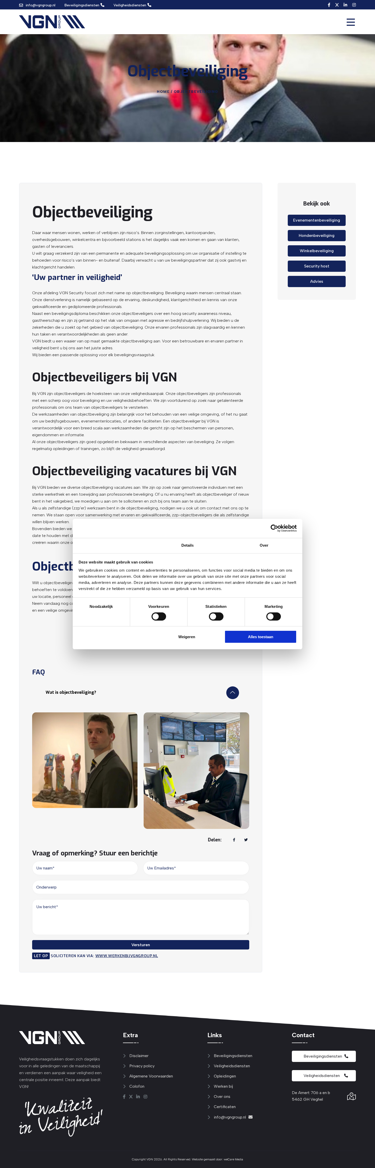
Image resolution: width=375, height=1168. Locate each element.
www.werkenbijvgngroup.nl (126, 955)
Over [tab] (264, 545)
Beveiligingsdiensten (82, 5)
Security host (316, 266)
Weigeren (186, 637)
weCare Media (233, 1159)
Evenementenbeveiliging (316, 220)
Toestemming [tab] (111, 545)
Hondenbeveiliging (316, 235)
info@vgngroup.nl (40, 5)
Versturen (140, 944)
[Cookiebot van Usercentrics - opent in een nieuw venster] (274, 528)
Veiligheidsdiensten (130, 5)
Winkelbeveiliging (317, 250)
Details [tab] (187, 545)
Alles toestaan (260, 637)
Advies (316, 281)
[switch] (154, 616)
